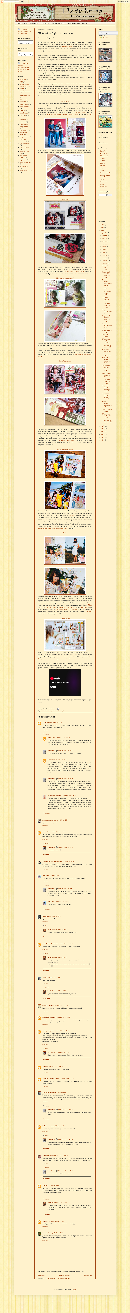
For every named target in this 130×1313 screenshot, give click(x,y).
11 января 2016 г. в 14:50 (56, 1221)
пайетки (74, 609)
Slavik (102, 170)
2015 (102, 426)
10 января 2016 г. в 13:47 (56, 1126)
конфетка (23, 102)
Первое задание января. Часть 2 (107, 293)
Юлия (44, 722)
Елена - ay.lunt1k (105, 173)
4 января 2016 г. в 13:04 (58, 832)
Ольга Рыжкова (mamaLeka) (105, 176)
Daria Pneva (65, 101)
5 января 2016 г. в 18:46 (56, 1067)
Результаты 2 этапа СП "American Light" (106, 318)
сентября (105, 241)
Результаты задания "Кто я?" (107, 311)
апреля (104, 255)
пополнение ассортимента (24, 125)
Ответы (47, 734)
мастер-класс (24, 104)
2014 (102, 429)
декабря (105, 233)
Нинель (102, 165)
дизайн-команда (25, 91)
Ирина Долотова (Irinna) (50, 861)
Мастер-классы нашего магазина (77, 23)
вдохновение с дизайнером (24, 85)
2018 (102, 225)
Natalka (44, 977)
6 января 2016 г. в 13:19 (67, 1078)
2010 (102, 440)
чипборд (50, 114)
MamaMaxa (65, 199)
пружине (72, 515)
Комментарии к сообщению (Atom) (59, 1278)
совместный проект (49, 711)
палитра (22, 122)
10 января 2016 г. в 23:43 (65, 1139)
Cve (101, 168)
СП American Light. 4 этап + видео (106, 305)
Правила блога (45, 23)
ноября (104, 236)
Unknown (45, 1066)
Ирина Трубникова (48, 1017)
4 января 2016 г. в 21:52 (62, 1017)
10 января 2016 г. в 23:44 (65, 1109)
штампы (60, 609)
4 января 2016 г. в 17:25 (62, 902)
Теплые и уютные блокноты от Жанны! (106, 360)
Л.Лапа (102, 161)
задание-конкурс (25, 95)
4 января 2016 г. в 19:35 (59, 957)
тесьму (77, 274)
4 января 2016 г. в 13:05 (65, 751)
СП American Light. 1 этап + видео (106, 415)
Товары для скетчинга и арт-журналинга (106, 352)
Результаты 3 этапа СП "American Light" (106, 274)
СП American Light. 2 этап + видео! (106, 381)
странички (23, 160)
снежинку (71, 440)
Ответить (45, 730)
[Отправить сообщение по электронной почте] (58, 709)
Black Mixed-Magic (25, 170)
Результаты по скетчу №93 (106, 346)
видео (22, 88)
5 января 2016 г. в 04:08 (62, 1031)
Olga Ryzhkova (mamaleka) (65, 278)
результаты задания (23, 133)
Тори (44, 916)
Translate (105, 37)
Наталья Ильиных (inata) (50, 1078)
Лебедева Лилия (47, 1005)
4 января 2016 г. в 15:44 (53, 916)
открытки (23, 115)
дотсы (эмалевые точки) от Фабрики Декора (52, 528)
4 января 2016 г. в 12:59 (60, 820)
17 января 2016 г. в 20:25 (55, 1233)
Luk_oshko (45, 875)
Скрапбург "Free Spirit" (67, 607)
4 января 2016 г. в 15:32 (57, 875)
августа (104, 244)
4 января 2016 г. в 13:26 (59, 760)
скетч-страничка (25, 147)
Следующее (41, 1275)
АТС (21, 82)
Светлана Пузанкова (49, 1092)
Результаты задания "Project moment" (105, 396)
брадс (71, 114)
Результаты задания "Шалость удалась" (105, 388)
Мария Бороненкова (54, 795)
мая (103, 252)
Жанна (102, 158)
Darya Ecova (51, 738)
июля (104, 247)
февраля (105, 261)
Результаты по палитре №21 (107, 421)
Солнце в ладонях (48, 1031)
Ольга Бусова (65, 618)
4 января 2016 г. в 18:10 (55, 977)
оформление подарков (24, 119)
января (104, 263)
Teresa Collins (80, 112)
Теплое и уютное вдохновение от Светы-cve (107, 404)
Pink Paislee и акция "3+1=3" (106, 267)
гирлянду (62, 440)
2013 (102, 432)
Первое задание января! (107, 410)
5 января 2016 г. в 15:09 (63, 1052)
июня (104, 249)
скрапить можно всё (25, 152)
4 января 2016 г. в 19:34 (59, 929)
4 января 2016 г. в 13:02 (63, 738)
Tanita (65, 533)
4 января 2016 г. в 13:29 (65, 779)
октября (105, 238)
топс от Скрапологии (61, 114)
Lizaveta (102, 163)
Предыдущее (88, 1275)
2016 (102, 230)
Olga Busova (51, 1052)
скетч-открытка (24, 143)
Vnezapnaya (103, 182)
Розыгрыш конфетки (105, 335)
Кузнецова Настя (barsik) (65, 449)
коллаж (22, 99)
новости (22, 110)
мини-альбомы (24, 106)
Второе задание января (107, 331)
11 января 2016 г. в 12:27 (56, 1185)
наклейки (84, 607)
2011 (102, 437)
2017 (102, 228)
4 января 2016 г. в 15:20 (66, 861)
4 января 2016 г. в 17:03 (66, 944)
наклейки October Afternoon (71, 659)
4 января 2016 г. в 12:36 (54, 722)
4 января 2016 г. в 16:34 (68, 796)
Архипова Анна (47, 820)
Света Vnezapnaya (65, 361)
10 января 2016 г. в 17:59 (60, 1156)
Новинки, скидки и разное (105, 299)
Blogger (74, 1290)
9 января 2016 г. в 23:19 (64, 1092)
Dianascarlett (104, 156)
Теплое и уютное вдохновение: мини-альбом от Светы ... (107, 284)
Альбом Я (23, 79)
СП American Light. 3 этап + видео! (106, 340)
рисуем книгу (24, 137)
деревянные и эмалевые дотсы (52, 659)
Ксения (44, 1233)
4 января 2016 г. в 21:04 (61, 1005)
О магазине (33, 23)
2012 (102, 434)
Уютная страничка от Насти (107, 325)
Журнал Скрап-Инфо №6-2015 (107, 375)
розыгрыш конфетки (23, 140)
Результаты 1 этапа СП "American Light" (106, 368)
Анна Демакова (47, 1155)
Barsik (102, 184)
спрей (76, 114)
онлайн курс (24, 113)
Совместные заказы (58, 23)
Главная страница (22, 23)
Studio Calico (79, 271)
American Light (67, 46)
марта (104, 258)
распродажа (23, 130)
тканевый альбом (25, 162)
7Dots (90, 605)
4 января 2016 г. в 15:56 (65, 889)
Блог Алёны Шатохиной (50, 944)
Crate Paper (69, 271)
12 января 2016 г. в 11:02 (59, 1203)
